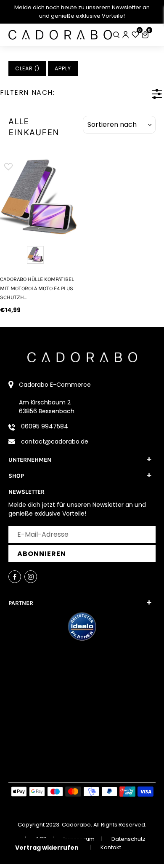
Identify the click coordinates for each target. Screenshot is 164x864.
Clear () (27, 68)
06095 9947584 (44, 426)
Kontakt (111, 847)
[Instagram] (30, 576)
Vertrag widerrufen (47, 847)
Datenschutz (128, 839)
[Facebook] (14, 576)
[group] (38, 196)
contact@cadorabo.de (54, 441)
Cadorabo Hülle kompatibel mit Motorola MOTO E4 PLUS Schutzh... (37, 288)
